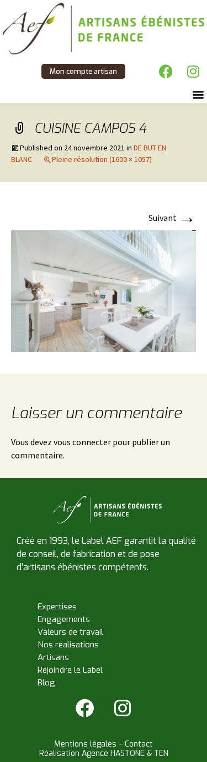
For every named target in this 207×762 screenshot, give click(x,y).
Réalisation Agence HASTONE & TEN (103, 753)
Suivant (172, 217)
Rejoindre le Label (70, 669)
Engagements (64, 619)
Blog (46, 682)
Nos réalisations (68, 644)
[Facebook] (165, 71)
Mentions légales (85, 744)
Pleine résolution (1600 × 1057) (102, 159)
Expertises (57, 606)
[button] (198, 94)
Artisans (53, 657)
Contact (139, 744)
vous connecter (82, 441)
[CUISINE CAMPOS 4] (103, 289)
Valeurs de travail (70, 631)
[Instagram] (193, 71)
